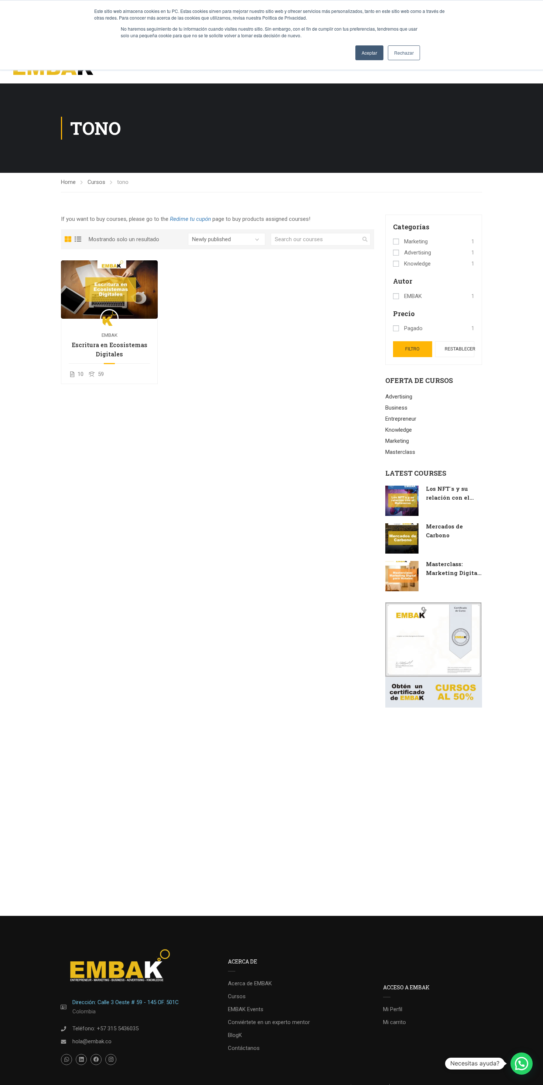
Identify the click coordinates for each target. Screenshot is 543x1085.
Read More (109, 289)
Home (68, 182)
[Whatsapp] (66, 1059)
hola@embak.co (92, 1041)
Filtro (412, 349)
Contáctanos (244, 1048)
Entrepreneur (400, 418)
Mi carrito (394, 1022)
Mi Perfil (392, 1009)
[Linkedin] (81, 1059)
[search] (364, 239)
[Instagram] (110, 1059)
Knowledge (417, 263)
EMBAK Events (245, 1009)
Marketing (416, 241)
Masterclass (400, 452)
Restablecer (459, 349)
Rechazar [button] (404, 52)
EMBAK (109, 335)
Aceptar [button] (369, 52)
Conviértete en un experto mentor (269, 1022)
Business (396, 407)
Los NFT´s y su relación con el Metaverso (447, 497)
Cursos (96, 182)
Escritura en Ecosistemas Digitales (109, 349)
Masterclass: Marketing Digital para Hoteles (452, 572)
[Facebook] (96, 1059)
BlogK (235, 1035)
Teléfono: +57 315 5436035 (105, 1028)
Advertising (417, 252)
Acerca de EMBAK (250, 983)
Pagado (413, 328)
